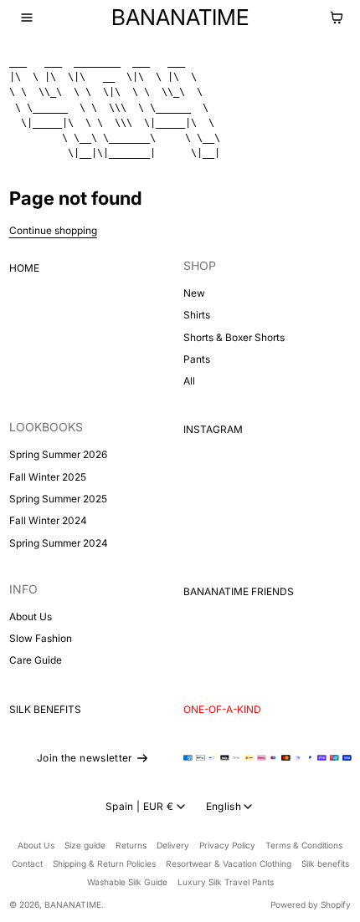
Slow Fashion (40, 638)
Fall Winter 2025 (47, 477)
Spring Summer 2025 (58, 498)
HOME (24, 268)
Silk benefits (325, 863)
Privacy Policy (227, 845)
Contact (27, 863)
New (194, 293)
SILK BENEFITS (45, 709)
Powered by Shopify (310, 904)
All (189, 380)
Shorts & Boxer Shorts (234, 337)
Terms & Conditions (303, 845)
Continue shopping (53, 230)
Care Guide (35, 660)
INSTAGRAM (213, 429)
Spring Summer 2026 (58, 454)
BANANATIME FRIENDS (238, 591)
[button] (26, 17)
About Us (30, 616)
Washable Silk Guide (127, 882)
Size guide (84, 845)
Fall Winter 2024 (48, 520)
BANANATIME (72, 904)
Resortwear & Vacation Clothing (228, 863)
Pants (196, 359)
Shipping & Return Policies (104, 863)
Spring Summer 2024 (58, 543)
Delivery (173, 845)
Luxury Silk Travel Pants (225, 882)
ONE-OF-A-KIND (222, 709)
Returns (131, 845)
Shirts (196, 314)
